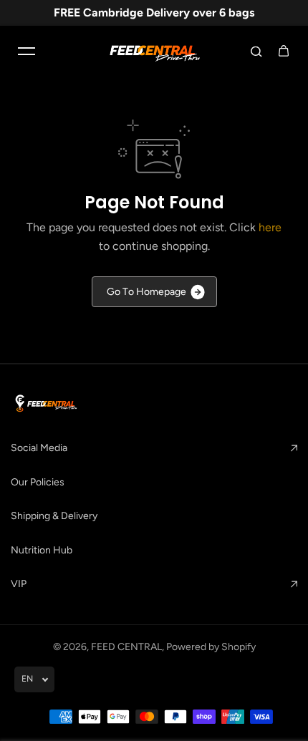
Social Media (39, 448)
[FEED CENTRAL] (154, 51)
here (270, 227)
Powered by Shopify (211, 647)
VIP (19, 584)
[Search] (256, 50)
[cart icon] (283, 50)
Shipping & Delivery (54, 516)
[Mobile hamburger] (26, 51)
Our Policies (37, 482)
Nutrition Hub (41, 550)
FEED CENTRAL (126, 647)
